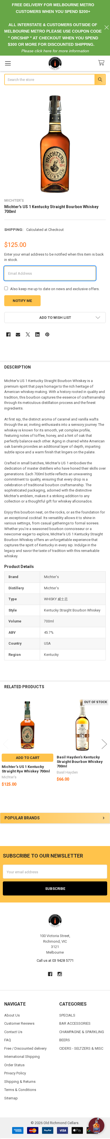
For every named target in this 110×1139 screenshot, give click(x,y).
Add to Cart (27, 758)
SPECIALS (67, 1015)
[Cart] (102, 63)
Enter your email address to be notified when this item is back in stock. (54, 257)
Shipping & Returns (20, 1081)
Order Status (14, 1065)
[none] (55, 142)
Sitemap (11, 1098)
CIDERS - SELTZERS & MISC (81, 1048)
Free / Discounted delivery (25, 1048)
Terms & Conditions (20, 1090)
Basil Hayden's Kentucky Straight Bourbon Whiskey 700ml (80, 762)
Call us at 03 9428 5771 (55, 960)
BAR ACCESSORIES (75, 1023)
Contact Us (13, 1032)
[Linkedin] (37, 334)
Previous (5, 743)
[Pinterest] (47, 334)
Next (104, 743)
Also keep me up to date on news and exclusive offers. (55, 289)
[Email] (18, 334)
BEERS (64, 1040)
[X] (28, 334)
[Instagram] (60, 974)
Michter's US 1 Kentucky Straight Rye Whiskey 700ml (26, 769)
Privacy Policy (15, 1073)
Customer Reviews (19, 1023)
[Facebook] (8, 334)
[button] (55, 317)
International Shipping (22, 1056)
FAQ (7, 1040)
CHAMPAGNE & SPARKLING (81, 1032)
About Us (12, 1015)
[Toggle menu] (8, 63)
